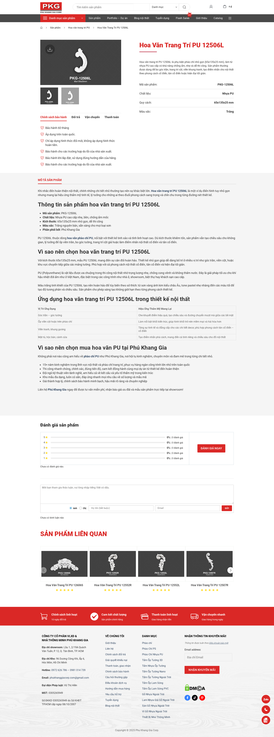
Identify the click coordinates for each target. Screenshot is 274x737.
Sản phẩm (95, 18)
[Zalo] (266, 699)
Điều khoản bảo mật (218, 643)
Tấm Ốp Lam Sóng (152, 682)
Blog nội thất (141, 18)
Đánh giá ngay (211, 448)
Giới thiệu (201, 18)
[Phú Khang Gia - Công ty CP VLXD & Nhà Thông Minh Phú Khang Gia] (51, 7)
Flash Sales (182, 18)
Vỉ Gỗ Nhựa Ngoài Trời (154, 711)
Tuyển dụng (162, 18)
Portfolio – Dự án (117, 18)
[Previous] (46, 62)
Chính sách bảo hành (117, 671)
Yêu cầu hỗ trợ (113, 694)
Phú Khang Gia (57, 389)
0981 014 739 (77, 670)
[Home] (41, 28)
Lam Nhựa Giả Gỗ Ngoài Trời (158, 700)
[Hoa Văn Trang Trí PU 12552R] (113, 564)
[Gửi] (184, 7)
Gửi (227, 508)
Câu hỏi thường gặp (116, 677)
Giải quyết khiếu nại (116, 660)
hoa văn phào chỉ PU (80, 238)
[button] (43, 570)
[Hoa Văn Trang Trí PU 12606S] (64, 564)
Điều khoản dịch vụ (116, 682)
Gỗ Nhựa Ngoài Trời (153, 694)
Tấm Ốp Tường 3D (152, 660)
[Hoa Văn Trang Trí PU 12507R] (209, 564)
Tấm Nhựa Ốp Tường (154, 665)
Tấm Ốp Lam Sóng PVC (155, 688)
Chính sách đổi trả (115, 654)
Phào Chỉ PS (149, 648)
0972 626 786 (59, 670)
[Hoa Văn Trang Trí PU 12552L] (161, 564)
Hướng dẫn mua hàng (117, 688)
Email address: (193, 649)
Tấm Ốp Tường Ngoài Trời (156, 677)
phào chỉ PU (91, 356)
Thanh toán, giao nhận (118, 665)
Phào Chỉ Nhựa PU (152, 654)
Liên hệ (109, 648)
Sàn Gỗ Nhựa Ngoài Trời (155, 705)
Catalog (218, 18)
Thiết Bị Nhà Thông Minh (156, 717)
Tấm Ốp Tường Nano (154, 671)
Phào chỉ (147, 643)
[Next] (115, 62)
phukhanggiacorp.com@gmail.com (69, 677)
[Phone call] (266, 709)
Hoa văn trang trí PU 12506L (169, 191)
